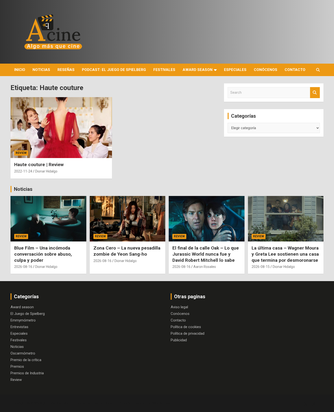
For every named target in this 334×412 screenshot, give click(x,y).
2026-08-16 (23, 267)
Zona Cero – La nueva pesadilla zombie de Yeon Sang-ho (126, 251)
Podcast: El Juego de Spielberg (114, 70)
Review (21, 153)
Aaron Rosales (204, 267)
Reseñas (66, 70)
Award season (197, 70)
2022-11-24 (23, 171)
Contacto (295, 70)
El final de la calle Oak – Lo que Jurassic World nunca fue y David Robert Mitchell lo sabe (205, 254)
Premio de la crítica (26, 360)
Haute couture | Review (39, 164)
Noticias (41, 70)
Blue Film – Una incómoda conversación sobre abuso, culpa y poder (43, 254)
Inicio (19, 70)
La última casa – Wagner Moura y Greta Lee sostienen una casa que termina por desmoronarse (285, 254)
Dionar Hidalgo (46, 171)
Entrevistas (19, 327)
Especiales (235, 70)
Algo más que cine (54, 403)
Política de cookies (186, 327)
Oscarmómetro (23, 353)
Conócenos (265, 70)
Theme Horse (103, 403)
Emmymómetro (23, 320)
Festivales (164, 70)
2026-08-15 (261, 267)
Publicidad (179, 340)
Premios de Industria (27, 373)
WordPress (161, 403)
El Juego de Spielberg (28, 313)
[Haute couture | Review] (61, 127)
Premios (17, 366)
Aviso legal (179, 307)
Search (315, 92)
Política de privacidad (187, 333)
